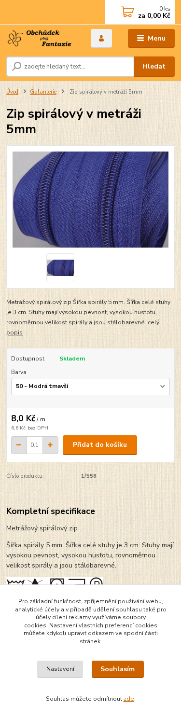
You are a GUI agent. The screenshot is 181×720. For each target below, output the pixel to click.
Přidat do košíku (100, 444)
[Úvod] (41, 38)
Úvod (12, 92)
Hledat (154, 66)
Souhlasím (117, 669)
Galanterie (43, 92)
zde (129, 699)
